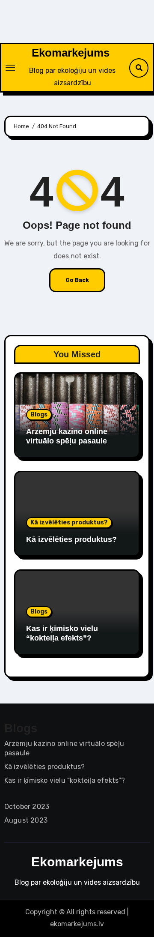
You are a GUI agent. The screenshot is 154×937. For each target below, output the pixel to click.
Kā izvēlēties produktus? (69, 522)
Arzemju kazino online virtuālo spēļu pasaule (66, 436)
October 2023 (26, 806)
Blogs (38, 414)
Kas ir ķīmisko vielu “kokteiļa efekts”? (62, 633)
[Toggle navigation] (10, 68)
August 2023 (25, 820)
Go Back (77, 280)
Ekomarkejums (71, 52)
